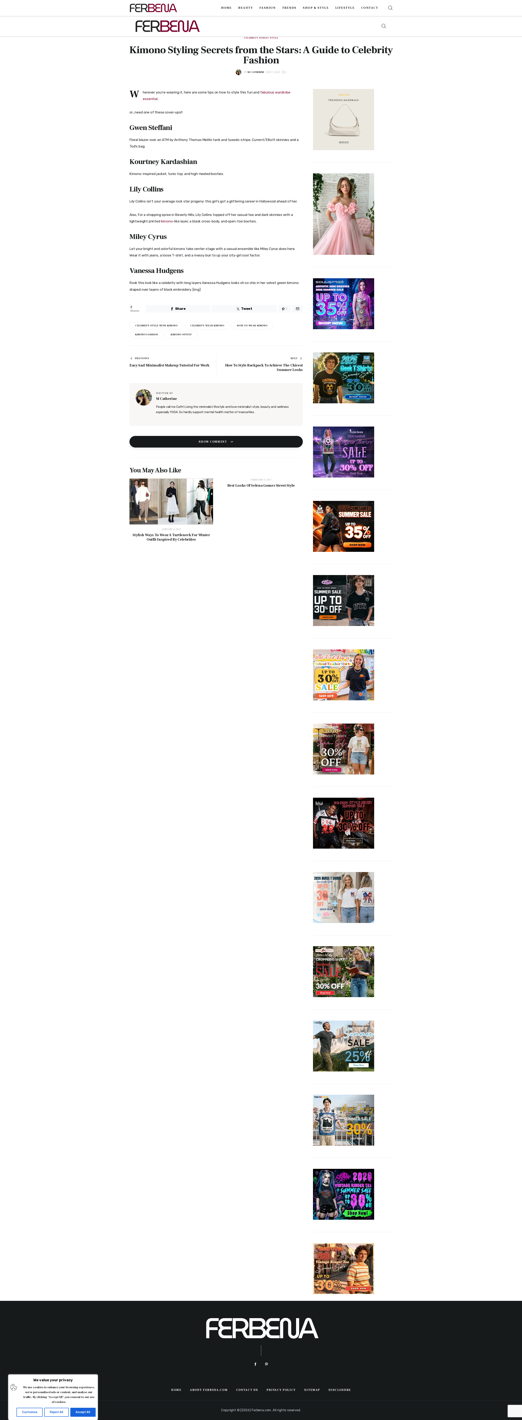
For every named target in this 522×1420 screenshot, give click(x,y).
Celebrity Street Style (261, 37)
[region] (53, 1397)
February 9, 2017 (261, 479)
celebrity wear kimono (207, 325)
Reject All (56, 1412)
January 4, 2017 (171, 529)
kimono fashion (146, 334)
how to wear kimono (252, 325)
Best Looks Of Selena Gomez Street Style (261, 485)
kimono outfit (181, 334)
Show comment (213, 442)
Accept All (83, 1412)
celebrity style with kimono (156, 325)
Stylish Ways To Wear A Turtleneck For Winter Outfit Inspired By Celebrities (171, 537)
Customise (29, 1412)
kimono (167, 221)
